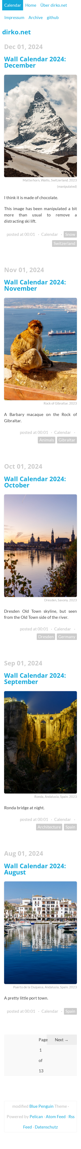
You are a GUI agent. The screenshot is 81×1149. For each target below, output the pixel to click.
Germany (66, 636)
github (53, 17)
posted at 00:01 (21, 234)
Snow (70, 234)
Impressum (14, 17)
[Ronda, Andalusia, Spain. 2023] (40, 742)
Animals (46, 439)
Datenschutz (46, 1126)
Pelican (36, 1116)
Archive (36, 17)
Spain (70, 826)
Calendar (12, 5)
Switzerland (64, 243)
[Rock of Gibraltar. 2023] (40, 349)
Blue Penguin (41, 1106)
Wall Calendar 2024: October (35, 482)
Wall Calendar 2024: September (35, 678)
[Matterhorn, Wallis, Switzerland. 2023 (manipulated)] (40, 126)
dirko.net (16, 32)
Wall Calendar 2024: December (35, 62)
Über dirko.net (53, 5)
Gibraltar (67, 439)
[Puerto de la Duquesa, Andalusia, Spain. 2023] (40, 932)
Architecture (49, 826)
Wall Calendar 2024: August (35, 869)
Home (30, 5)
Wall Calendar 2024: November (35, 285)
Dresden (46, 636)
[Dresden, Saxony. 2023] (40, 545)
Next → (61, 1039)
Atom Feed (56, 1116)
